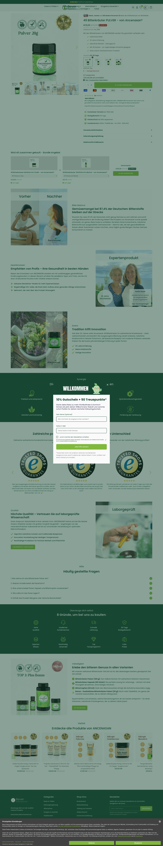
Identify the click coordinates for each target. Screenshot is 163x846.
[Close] (107, 384)
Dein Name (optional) (64, 414)
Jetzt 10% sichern (82, 447)
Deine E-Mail (60, 426)
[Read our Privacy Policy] (106, 440)
